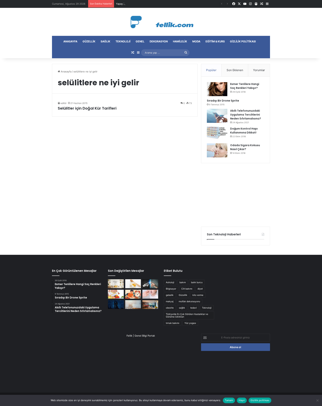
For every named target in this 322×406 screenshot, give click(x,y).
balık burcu (197, 282)
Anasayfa (70, 41)
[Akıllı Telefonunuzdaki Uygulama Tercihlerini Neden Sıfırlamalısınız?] (217, 116)
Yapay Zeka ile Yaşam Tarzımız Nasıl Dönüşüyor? (144, 3)
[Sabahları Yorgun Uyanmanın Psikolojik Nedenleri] (133, 304)
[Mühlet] (161, 21)
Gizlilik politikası (243, 41)
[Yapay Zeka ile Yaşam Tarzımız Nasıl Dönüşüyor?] (150, 283)
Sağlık (105, 41)
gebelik (169, 295)
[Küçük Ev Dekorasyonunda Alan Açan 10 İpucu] (116, 283)
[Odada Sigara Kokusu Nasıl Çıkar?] (217, 150)
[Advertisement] (235, 195)
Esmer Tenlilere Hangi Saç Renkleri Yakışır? (244, 86)
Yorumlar (259, 70)
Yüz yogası (190, 323)
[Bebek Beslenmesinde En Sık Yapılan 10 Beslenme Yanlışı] (150, 294)
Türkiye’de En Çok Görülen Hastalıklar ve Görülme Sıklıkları (187, 315)
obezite (170, 307)
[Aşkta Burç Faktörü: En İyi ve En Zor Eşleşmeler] (116, 304)
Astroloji (170, 282)
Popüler (211, 70)
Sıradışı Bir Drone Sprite (223, 100)
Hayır (242, 400)
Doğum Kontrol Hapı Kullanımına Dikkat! (244, 130)
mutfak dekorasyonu (189, 301)
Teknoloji (123, 41)
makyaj (169, 301)
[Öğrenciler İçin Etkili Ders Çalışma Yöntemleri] (133, 294)
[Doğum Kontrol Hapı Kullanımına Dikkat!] (217, 134)
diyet (200, 288)
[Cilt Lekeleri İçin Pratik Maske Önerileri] (133, 283)
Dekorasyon (159, 41)
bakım (182, 282)
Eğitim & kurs (215, 41)
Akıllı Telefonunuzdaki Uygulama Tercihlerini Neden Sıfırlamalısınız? (245, 114)
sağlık (182, 307)
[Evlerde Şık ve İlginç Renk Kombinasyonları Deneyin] (150, 304)
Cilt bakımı (186, 288)
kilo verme (197, 295)
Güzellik (89, 41)
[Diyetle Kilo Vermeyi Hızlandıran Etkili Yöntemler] (116, 294)
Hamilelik (180, 41)
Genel (140, 41)
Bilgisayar (171, 288)
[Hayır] (317, 400)
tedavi (193, 307)
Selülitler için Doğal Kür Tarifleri (87, 108)
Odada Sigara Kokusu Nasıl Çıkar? (245, 147)
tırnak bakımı (172, 323)
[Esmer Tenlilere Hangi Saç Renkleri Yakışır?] (217, 89)
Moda (196, 41)
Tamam (229, 400)
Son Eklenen (235, 70)
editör (64, 103)
